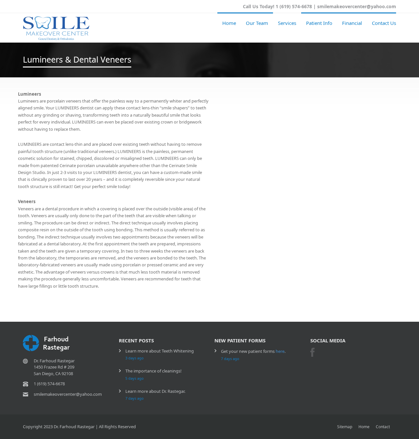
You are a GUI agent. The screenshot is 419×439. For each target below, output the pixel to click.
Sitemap (344, 426)
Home (229, 23)
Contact (383, 426)
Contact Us (384, 23)
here (280, 351)
